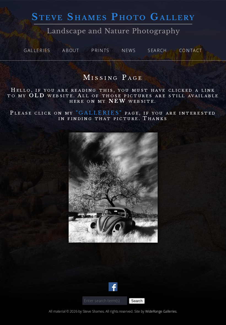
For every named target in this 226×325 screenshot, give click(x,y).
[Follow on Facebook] (113, 288)
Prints (100, 50)
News (129, 50)
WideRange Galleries (160, 311)
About (70, 50)
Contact (190, 50)
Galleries (37, 50)
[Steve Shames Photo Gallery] (113, 32)
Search (157, 50)
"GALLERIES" (100, 113)
